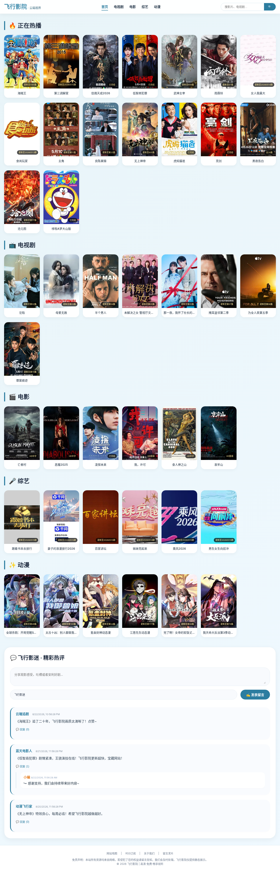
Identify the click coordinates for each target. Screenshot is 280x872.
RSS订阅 (130, 853)
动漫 (157, 7)
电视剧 (119, 7)
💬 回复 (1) (22, 766)
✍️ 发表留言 (255, 695)
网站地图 (112, 853)
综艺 (145, 7)
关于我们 (149, 853)
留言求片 (168, 853)
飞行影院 (22, 6)
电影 (132, 7)
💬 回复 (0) (22, 729)
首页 (104, 7)
